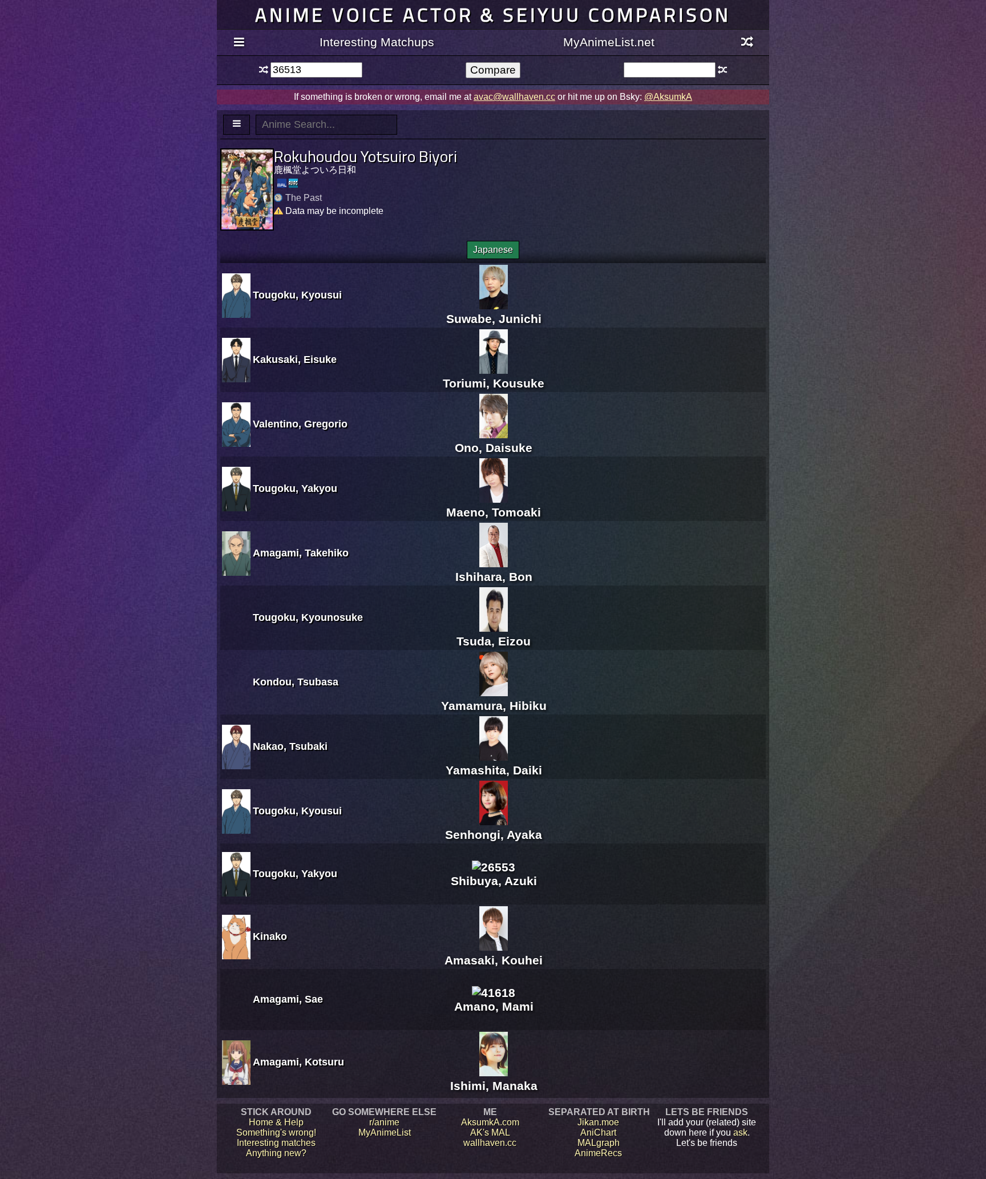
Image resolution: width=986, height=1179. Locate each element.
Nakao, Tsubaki (290, 746)
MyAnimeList (384, 1132)
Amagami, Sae (288, 999)
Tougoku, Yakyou (295, 488)
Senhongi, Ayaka (493, 834)
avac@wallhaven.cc (514, 97)
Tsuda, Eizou (493, 641)
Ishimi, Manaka (494, 1085)
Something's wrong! (276, 1132)
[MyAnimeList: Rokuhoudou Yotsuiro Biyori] (281, 183)
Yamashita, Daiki (494, 770)
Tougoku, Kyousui (297, 295)
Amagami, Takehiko (301, 553)
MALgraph (598, 1143)
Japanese (493, 250)
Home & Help (276, 1122)
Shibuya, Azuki (494, 880)
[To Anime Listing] (236, 125)
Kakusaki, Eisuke (295, 359)
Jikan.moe (598, 1122)
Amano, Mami (494, 1006)
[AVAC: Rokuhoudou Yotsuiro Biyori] (293, 183)
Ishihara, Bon (493, 576)
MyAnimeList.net (608, 42)
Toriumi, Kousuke (493, 383)
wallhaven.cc (489, 1143)
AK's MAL (490, 1132)
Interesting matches (276, 1143)
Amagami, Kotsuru (298, 1062)
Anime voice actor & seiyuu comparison (493, 14)
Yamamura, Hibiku (494, 705)
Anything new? (276, 1153)
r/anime (384, 1122)
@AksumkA (668, 97)
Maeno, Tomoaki (493, 512)
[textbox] (316, 70)
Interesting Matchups (377, 42)
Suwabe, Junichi (494, 318)
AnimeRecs (598, 1153)
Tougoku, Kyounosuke (308, 617)
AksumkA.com (490, 1122)
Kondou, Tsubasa (295, 682)
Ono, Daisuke (493, 447)
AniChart (598, 1132)
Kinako (270, 936)
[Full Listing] (239, 43)
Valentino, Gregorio (300, 424)
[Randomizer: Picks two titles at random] (747, 43)
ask (740, 1132)
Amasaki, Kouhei (493, 960)
